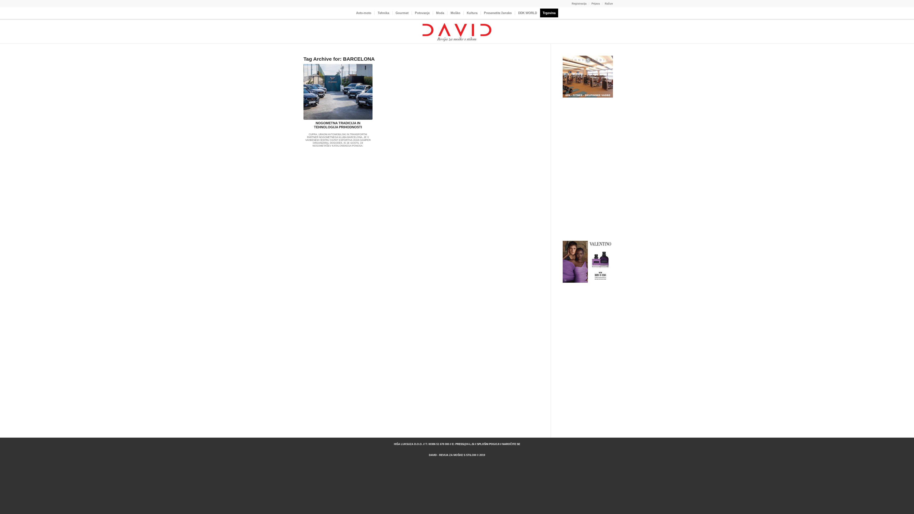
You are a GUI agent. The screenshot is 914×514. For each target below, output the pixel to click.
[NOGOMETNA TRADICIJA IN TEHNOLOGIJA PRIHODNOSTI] (338, 92)
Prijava (595, 3)
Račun (609, 3)
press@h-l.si (464, 444)
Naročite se (511, 444)
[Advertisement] (588, 169)
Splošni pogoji (488, 444)
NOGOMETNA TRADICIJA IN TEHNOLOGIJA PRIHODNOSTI (338, 125)
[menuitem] (579, 3)
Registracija (579, 3)
